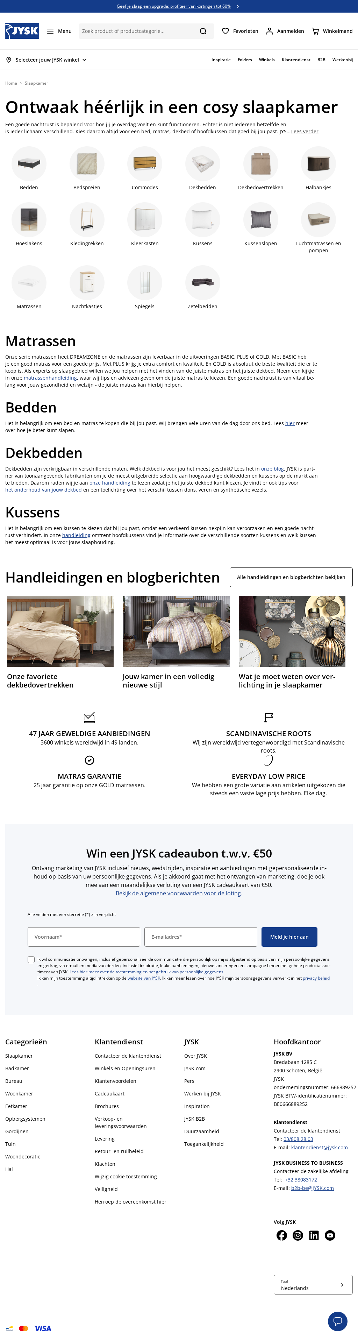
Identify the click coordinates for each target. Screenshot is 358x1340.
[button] (338, 1321)
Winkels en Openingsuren (125, 1068)
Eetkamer (16, 1106)
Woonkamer (19, 1093)
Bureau (13, 1081)
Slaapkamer (19, 1055)
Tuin (10, 1144)
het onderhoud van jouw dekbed (43, 489)
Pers (189, 1081)
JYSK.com (195, 1068)
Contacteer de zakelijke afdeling (311, 1171)
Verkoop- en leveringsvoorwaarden (121, 1122)
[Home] (22, 31)
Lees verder (304, 131)
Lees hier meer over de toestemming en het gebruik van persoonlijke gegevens (146, 972)
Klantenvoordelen (115, 1081)
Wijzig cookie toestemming (126, 1176)
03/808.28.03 (298, 1139)
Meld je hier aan (289, 936)
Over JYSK (195, 1055)
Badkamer (17, 1068)
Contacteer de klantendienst (128, 1055)
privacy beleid (316, 978)
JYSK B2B (194, 1118)
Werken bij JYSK (202, 1093)
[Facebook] (282, 1236)
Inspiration (197, 1106)
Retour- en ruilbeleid (119, 1151)
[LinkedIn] (314, 1236)
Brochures (107, 1106)
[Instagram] (298, 1236)
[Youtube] (330, 1236)
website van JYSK (144, 978)
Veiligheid (106, 1189)
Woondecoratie (23, 1156)
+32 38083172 (301, 1179)
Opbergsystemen (25, 1118)
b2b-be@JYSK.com (312, 1188)
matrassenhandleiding (50, 377)
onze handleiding (110, 482)
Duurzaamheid (201, 1131)
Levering (105, 1138)
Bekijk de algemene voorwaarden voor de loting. (179, 893)
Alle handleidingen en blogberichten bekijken (291, 577)
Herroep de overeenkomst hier (130, 1201)
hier (290, 423)
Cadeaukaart (109, 1093)
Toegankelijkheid (204, 1144)
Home (11, 83)
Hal (9, 1169)
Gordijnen (17, 1131)
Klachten (105, 1164)
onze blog (272, 468)
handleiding (76, 535)
